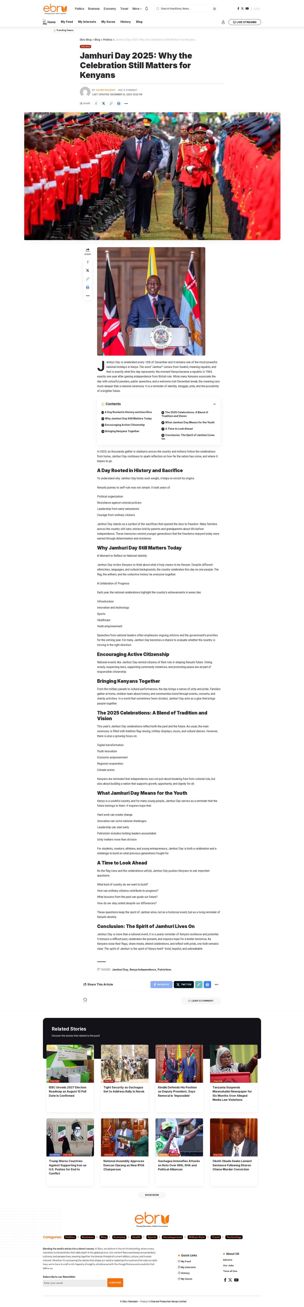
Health (163, 1155)
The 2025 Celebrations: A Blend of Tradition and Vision (185, 414)
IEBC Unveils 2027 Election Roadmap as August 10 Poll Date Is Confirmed (67, 1091)
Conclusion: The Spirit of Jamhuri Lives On (188, 436)
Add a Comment (127, 90)
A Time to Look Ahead (179, 428)
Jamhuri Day (120, 969)
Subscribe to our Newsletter (59, 1276)
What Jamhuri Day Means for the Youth (189, 422)
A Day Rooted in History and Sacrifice (128, 412)
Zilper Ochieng (105, 90)
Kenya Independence (143, 969)
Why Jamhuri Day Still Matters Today (128, 418)
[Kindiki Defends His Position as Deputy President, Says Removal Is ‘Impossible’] (179, 1064)
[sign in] (223, 22)
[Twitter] (242, 8)
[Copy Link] (111, 103)
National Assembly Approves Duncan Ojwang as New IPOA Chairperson (123, 1165)
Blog (103, 1237)
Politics (85, 46)
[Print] (118, 103)
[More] (126, 103)
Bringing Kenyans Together (122, 431)
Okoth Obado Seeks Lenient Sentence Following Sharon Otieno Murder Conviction (232, 1165)
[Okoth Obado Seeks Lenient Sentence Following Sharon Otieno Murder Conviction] (234, 1137)
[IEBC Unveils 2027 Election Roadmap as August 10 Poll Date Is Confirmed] (70, 1064)
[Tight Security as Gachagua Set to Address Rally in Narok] (124, 1064)
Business (88, 1237)
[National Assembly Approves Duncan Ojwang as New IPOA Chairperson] (124, 1137)
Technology (234, 1237)
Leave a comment (203, 1000)
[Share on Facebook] (95, 103)
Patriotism (164, 969)
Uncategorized (172, 1237)
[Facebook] (238, 8)
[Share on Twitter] (103, 103)
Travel (216, 1237)
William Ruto (197, 1237)
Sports (152, 1237)
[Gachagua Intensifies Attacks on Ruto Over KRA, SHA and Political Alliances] (179, 1137)
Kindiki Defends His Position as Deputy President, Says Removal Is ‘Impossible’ (177, 1091)
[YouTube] (247, 8)
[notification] (146, 9)
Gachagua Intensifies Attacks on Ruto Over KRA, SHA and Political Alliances (179, 1165)
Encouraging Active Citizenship (125, 424)
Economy (55, 1155)
